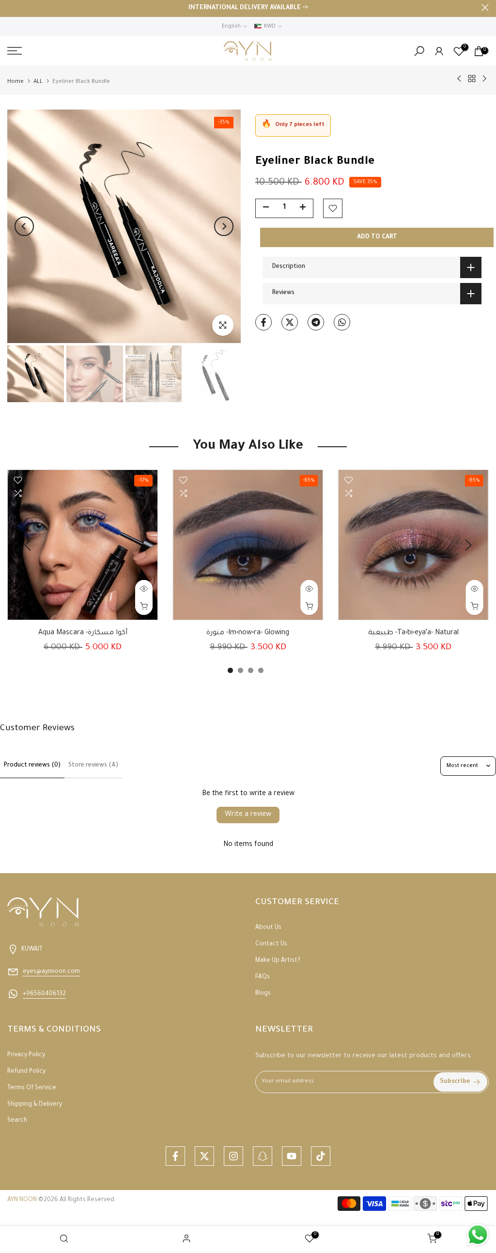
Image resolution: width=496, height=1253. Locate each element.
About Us (268, 927)
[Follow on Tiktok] (320, 1156)
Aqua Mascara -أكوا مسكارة (82, 633)
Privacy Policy (26, 1055)
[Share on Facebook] (263, 322)
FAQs (262, 977)
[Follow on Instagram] (233, 1156)
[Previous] (24, 226)
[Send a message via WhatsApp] (478, 1235)
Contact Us (271, 944)
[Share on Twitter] (289, 322)
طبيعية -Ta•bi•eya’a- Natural (413, 633)
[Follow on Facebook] (175, 1156)
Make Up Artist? (277, 960)
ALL (38, 82)
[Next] (223, 226)
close (11, 7)
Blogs (263, 993)
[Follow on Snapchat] (262, 1156)
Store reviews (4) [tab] (93, 765)
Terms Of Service (31, 1088)
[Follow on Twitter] (204, 1156)
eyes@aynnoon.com (51, 972)
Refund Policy (26, 1071)
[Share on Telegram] (316, 322)
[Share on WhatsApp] (342, 322)
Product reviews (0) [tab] (32, 765)
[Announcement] (248, 9)
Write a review (248, 815)
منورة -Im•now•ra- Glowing (247, 633)
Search (17, 1120)
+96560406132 (44, 994)
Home (15, 82)
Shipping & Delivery (34, 1104)
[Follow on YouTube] (291, 1156)
